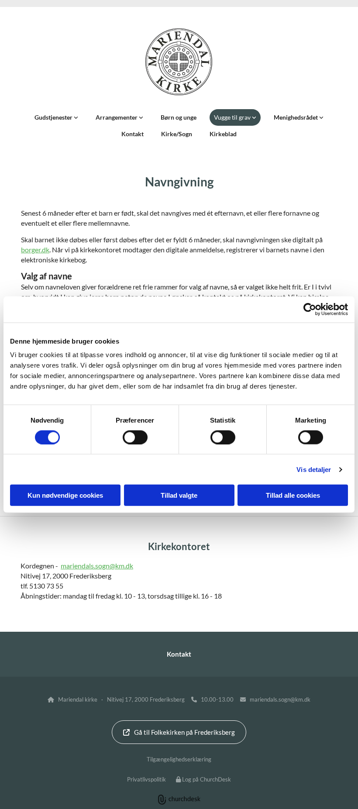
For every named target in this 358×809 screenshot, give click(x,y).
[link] (56, 117)
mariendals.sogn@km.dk (97, 565)
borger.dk (35, 249)
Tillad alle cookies (293, 495)
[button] (179, 732)
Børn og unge (178, 117)
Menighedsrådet (296, 117)
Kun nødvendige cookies (65, 495)
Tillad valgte (179, 495)
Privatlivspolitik (146, 779)
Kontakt (132, 134)
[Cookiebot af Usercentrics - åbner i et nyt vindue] (310, 309)
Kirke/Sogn (176, 134)
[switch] (135, 437)
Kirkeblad (223, 134)
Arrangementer (117, 117)
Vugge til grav (233, 117)
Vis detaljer (313, 469)
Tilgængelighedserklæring (179, 759)
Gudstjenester (54, 117)
